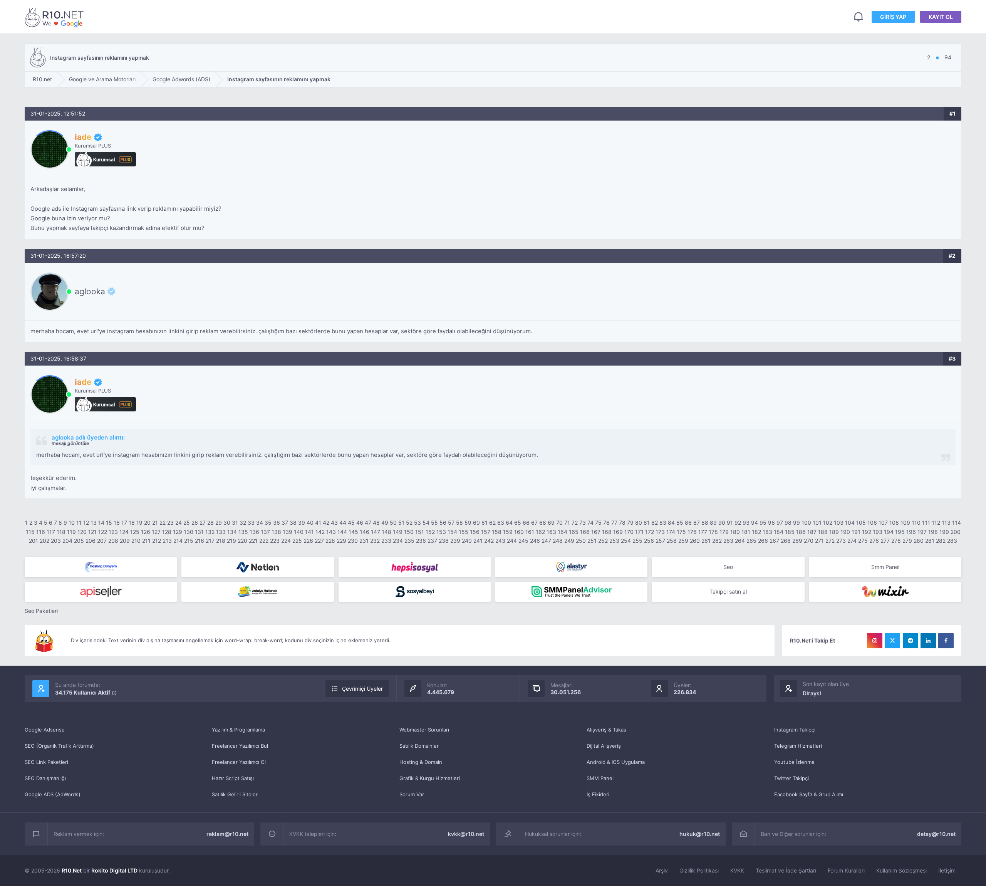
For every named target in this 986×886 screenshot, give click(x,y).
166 (585, 532)
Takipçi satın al (728, 591)
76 (606, 522)
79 (630, 522)
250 (581, 540)
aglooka (90, 291)
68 (542, 522)
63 (500, 522)
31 (235, 522)
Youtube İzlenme (794, 762)
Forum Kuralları (846, 870)
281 (929, 540)
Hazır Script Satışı (233, 778)
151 (419, 532)
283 (952, 540)
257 (660, 540)
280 (919, 540)
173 (660, 532)
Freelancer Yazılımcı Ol (239, 762)
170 (629, 532)
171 (639, 532)
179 (724, 532)
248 (558, 540)
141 (309, 532)
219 (231, 540)
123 (113, 532)
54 (426, 522)
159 (508, 532)
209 (125, 540)
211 (146, 540)
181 (745, 532)
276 (874, 540)
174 (670, 532)
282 (941, 540)
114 (956, 522)
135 (243, 532)
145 (353, 532)
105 (861, 522)
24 (178, 522)
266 (763, 540)
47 (368, 522)
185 (790, 532)
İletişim (947, 870)
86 (688, 522)
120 (82, 532)
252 (603, 540)
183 (767, 532)
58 (459, 522)
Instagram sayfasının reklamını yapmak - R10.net (55, 16)
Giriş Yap (893, 16)
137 (265, 532)
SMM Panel (600, 778)
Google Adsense (45, 730)
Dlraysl (812, 693)
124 (124, 532)
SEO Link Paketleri (46, 762)
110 (916, 522)
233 (386, 540)
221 (253, 540)
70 (559, 522)
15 (109, 522)
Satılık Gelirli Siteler (235, 794)
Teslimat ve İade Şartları (786, 870)
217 (210, 540)
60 (476, 522)
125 (134, 532)
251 (592, 540)
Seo (728, 567)
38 (293, 522)
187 (812, 532)
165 (574, 532)
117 (51, 532)
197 (922, 532)
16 (117, 522)
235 (409, 540)
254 (626, 540)
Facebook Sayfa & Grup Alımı (808, 794)
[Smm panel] (571, 592)
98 (788, 522)
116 (40, 532)
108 (894, 522)
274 (852, 540)
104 (850, 522)
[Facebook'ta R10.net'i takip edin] (946, 640)
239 (455, 540)
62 (492, 522)
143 (331, 532)
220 (242, 540)
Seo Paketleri (41, 610)
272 (830, 540)
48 (376, 522)
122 (102, 532)
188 (823, 532)
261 (706, 540)
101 (817, 522)
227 (319, 540)
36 (276, 522)
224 (286, 540)
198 (933, 532)
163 (551, 532)
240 (467, 540)
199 (944, 532)
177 (702, 532)
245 (523, 540)
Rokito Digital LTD (114, 870)
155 (463, 532)
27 (203, 522)
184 (778, 532)
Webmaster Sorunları (424, 730)
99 (796, 522)
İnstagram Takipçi (794, 730)
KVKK (737, 870)
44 (342, 522)
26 (194, 522)
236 (421, 540)
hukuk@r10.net (699, 834)
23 (170, 522)
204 (67, 540)
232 (375, 540)
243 (500, 540)
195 (900, 532)
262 (717, 540)
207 (102, 540)
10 (72, 522)
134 (232, 532)
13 (94, 522)
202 (44, 540)
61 (484, 522)
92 (737, 522)
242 (489, 540)
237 (432, 540)
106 (872, 522)
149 (397, 532)
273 (841, 540)
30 (226, 522)
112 (936, 522)
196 (911, 532)
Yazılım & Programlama (238, 730)
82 (654, 522)
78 (622, 522)
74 (590, 522)
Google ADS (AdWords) (52, 794)
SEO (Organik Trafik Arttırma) (59, 746)
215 (188, 540)
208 (113, 540)
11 (79, 522)
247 (546, 540)
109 (905, 522)
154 (452, 532)
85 (679, 522)
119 (71, 532)
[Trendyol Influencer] (885, 592)
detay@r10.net (936, 834)
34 (259, 522)
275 (863, 540)
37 (285, 522)
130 (188, 532)
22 (162, 522)
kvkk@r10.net (466, 834)
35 (268, 522)
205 (79, 540)
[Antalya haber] (257, 592)
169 (618, 532)
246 (535, 540)
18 (132, 522)
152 (430, 532)
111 (926, 522)
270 (808, 540)
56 (442, 522)
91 (730, 522)
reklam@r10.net (227, 834)
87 (696, 522)
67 (534, 522)
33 (251, 522)
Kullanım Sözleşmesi (901, 870)
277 (885, 540)
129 (177, 532)
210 (136, 540)
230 (353, 540)
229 (341, 540)
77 (614, 522)
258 (672, 540)
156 (475, 532)
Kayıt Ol (941, 16)
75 (598, 522)
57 (451, 522)
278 (896, 540)
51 (401, 522)
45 (351, 522)
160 (519, 532)
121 (92, 532)
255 (637, 540)
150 (409, 532)
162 (540, 532)
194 (889, 532)
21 (155, 522)
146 (364, 532)
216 (199, 540)
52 (409, 522)
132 (210, 532)
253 (614, 540)
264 (740, 540)
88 (704, 522)
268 (786, 540)
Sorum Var (411, 794)
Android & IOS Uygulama (616, 762)
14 (101, 522)
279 (907, 540)
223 (275, 540)
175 (681, 532)
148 (386, 532)
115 (30, 532)
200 (956, 532)
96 (771, 522)
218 (220, 540)
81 (647, 522)
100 (806, 522)
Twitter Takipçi (791, 778)
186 (801, 532)
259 (683, 540)
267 (774, 540)
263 (728, 540)
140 (299, 532)
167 (595, 532)
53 (417, 522)
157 (485, 532)
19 (139, 522)
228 (330, 540)
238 (444, 540)
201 (33, 540)
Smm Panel (885, 567)
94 (754, 522)
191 (856, 532)
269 (797, 540)
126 (145, 532)
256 (649, 540)
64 (509, 522)
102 (827, 522)
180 (735, 532)
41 (318, 522)
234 (398, 540)
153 (441, 532)
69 (551, 522)
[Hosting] (101, 567)
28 (210, 522)
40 (310, 522)
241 (478, 540)
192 (866, 532)
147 (375, 532)
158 (496, 532)
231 (364, 540)
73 (582, 522)
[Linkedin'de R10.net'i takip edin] (928, 640)
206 (91, 540)
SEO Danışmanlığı (45, 778)
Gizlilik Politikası (699, 870)
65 (517, 522)
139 (287, 532)
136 (254, 532)
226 (308, 540)
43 (334, 522)
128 (166, 532)
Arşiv (662, 870)
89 (713, 522)
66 (526, 522)
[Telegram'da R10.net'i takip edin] (910, 640)
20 (147, 522)
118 (61, 532)
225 (297, 540)
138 (276, 532)
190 (845, 532)
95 (763, 522)
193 (877, 532)
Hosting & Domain (420, 762)
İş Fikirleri (598, 794)
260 (695, 540)
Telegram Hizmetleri (798, 746)
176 (692, 532)
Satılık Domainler (419, 746)
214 (178, 540)
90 (721, 522)
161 (529, 532)
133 (221, 532)
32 (243, 522)
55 (434, 522)
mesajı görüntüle (70, 443)
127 (156, 532)
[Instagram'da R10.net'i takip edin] (874, 640)
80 (638, 522)
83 (662, 522)
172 (649, 532)
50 (393, 522)
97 (779, 522)
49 (384, 522)
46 (359, 522)
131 (199, 532)
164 (562, 532)
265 (751, 540)
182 (756, 532)
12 (86, 522)
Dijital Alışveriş (604, 746)
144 (342, 532)
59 (467, 522)
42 (326, 522)
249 (569, 540)
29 (218, 522)
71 (567, 522)
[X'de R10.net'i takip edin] (892, 640)
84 (671, 522)
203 (56, 540)
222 (263, 540)
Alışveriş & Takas (606, 730)
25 (186, 522)
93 (746, 522)
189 (834, 532)
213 (167, 540)
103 (838, 522)
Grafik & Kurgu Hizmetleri (429, 778)
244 (512, 540)
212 (156, 540)
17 (124, 522)
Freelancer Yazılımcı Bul (240, 746)
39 (301, 522)
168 (607, 532)
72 (575, 522)
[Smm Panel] (415, 567)
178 (713, 532)
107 (883, 522)
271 (819, 540)
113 (946, 522)
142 (320, 532)
